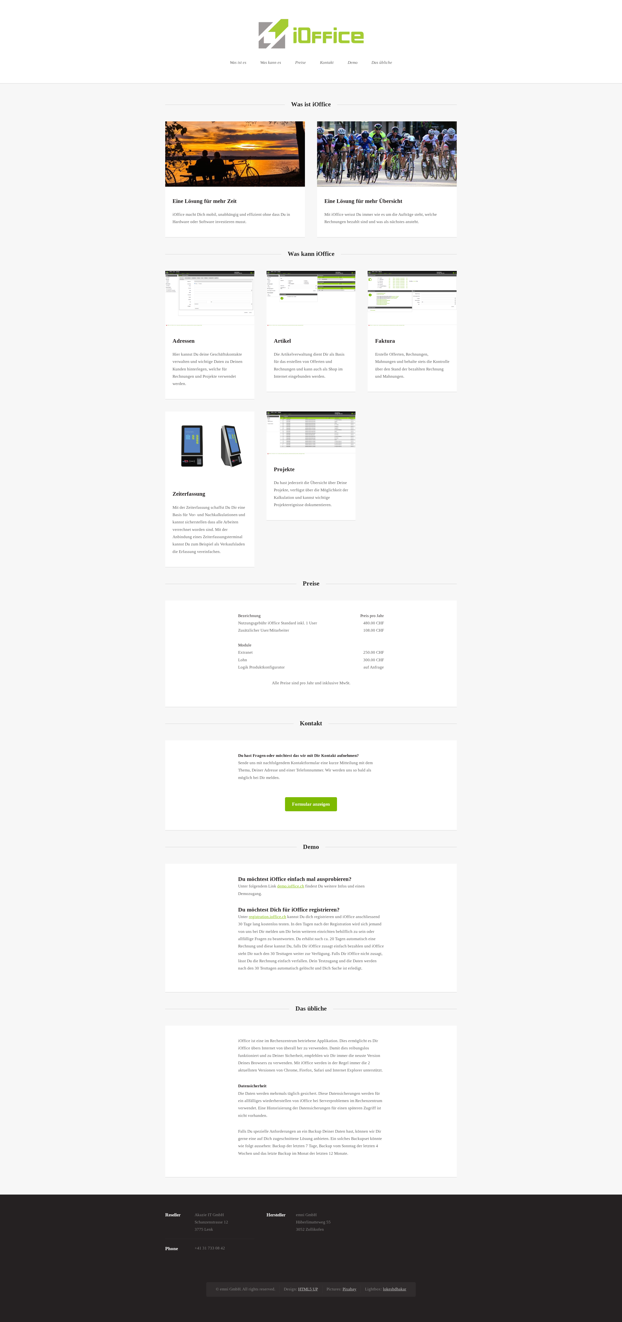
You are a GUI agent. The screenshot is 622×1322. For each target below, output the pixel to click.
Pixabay (349, 1289)
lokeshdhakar (394, 1289)
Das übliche (381, 62)
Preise (300, 62)
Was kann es (270, 62)
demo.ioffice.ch (290, 886)
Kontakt (327, 62)
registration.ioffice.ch (267, 916)
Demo (353, 62)
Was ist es (238, 62)
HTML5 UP (308, 1289)
